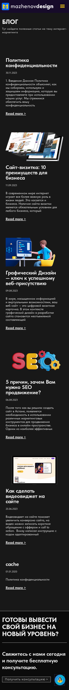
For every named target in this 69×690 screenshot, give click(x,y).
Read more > (16, 113)
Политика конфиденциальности (32, 62)
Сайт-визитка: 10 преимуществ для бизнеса (26, 172)
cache (12, 564)
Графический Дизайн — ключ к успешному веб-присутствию (31, 277)
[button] (62, 6)
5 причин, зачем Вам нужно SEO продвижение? (31, 387)
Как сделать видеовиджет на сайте (25, 496)
